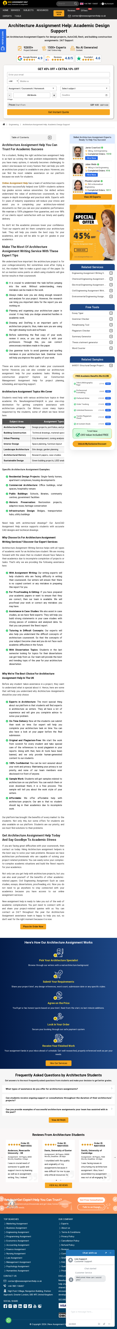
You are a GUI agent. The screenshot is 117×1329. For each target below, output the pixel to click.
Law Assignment (14, 1258)
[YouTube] (35, 1307)
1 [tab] (56, 1180)
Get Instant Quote (58, 112)
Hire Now (91, 158)
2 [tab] (60, 1180)
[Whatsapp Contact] (8, 1320)
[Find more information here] (90, 1288)
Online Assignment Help (15, 183)
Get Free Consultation (91, 1200)
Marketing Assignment (17, 1223)
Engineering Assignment (17, 1232)
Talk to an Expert (91, 1207)
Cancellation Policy (70, 1240)
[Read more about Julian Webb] (78, 173)
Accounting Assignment (17, 1245)
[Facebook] (6, 1307)
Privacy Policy (67, 1236)
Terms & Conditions (70, 1232)
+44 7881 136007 (91, 4)
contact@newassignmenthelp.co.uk (89, 16)
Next (115, 1157)
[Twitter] (15, 1307)
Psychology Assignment (17, 1266)
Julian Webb (91, 164)
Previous (2, 1157)
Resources (42, 10)
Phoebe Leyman (93, 181)
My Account (109, 4)
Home (5, 10)
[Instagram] (10, 1307)
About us (65, 1228)
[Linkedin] (20, 1307)
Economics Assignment (17, 1240)
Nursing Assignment (16, 1253)
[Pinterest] (25, 1307)
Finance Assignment (16, 1249)
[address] (39, 1307)
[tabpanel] (22, 1161)
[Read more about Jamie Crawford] (78, 156)
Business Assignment (16, 1228)
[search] (76, 4)
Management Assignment (18, 1262)
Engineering (14, 125)
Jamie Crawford (93, 147)
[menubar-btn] (49, 137)
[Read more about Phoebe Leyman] (78, 189)
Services (15, 10)
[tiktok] (30, 1307)
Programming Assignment (18, 1236)
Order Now (59, 13)
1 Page (10, 99)
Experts (7, 16)
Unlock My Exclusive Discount (92, 444)
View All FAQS (58, 1120)
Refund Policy (67, 1245)
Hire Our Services (58, 1063)
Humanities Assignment (17, 1270)
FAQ (63, 1262)
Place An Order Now (33, 926)
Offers (85, 10)
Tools (18, 16)
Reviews (72, 10)
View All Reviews (58, 1185)
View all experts (92, 197)
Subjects (28, 10)
